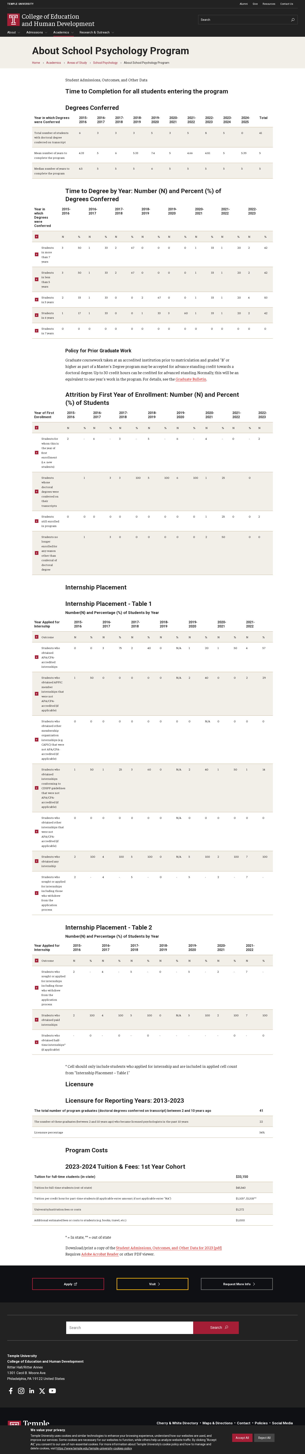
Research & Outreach (95, 32)
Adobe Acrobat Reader (100, 1253)
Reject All (264, 1437)
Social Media (282, 1423)
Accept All (242, 1437)
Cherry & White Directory (177, 1423)
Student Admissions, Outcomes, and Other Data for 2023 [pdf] (169, 1247)
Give (255, 3)
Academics (61, 32)
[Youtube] (52, 1391)
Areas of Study (77, 62)
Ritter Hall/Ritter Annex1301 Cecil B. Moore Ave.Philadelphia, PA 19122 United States (36, 1373)
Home (36, 62)
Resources (269, 3)
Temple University (20, 3)
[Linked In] (31, 1391)
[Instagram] (21, 1391)
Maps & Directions (218, 1423)
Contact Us (286, 3)
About (11, 32)
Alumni (244, 3)
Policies (261, 1423)
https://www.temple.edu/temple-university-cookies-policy (94, 1448)
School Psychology (105, 62)
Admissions (34, 32)
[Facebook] (11, 1391)
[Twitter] (42, 1391)
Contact (243, 1423)
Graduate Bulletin (191, 378)
